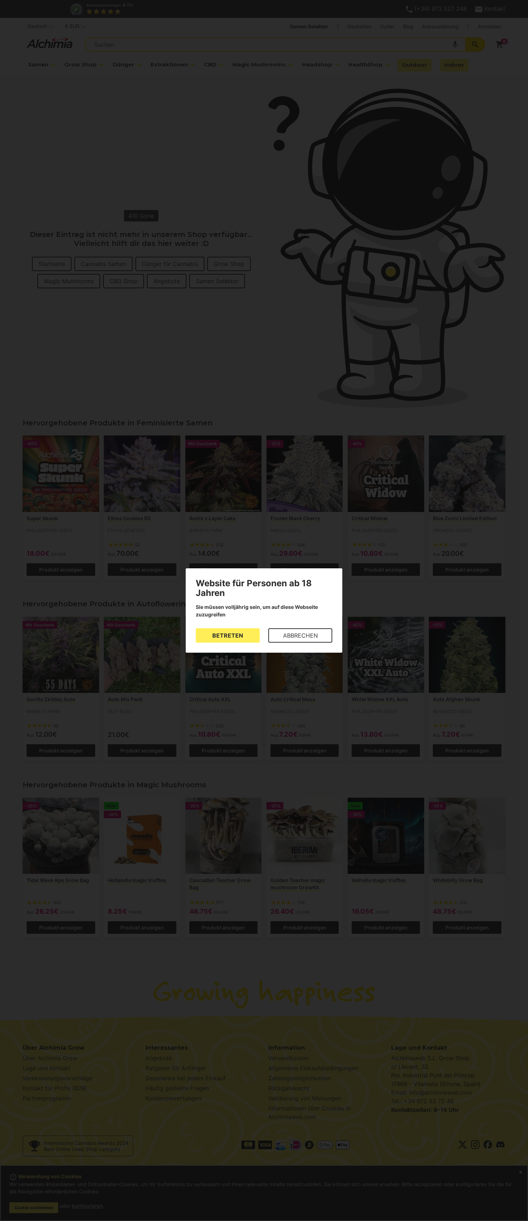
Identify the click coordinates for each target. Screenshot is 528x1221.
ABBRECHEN (300, 635)
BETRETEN (227, 635)
